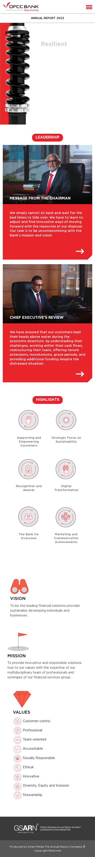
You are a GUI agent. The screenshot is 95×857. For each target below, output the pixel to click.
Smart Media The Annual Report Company (55, 846)
